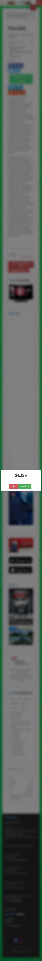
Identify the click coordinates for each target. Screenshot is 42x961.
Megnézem (25, 486)
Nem (13, 486)
